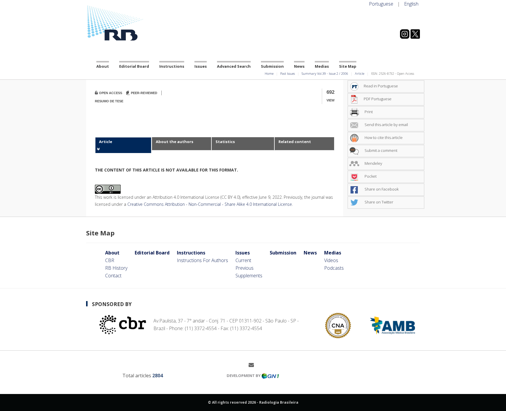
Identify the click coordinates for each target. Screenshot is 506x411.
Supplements (248, 275)
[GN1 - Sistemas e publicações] (270, 375)
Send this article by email (386, 124)
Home (269, 73)
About (102, 66)
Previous (244, 268)
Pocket (370, 176)
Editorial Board (134, 66)
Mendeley (373, 163)
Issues (200, 66)
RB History (116, 268)
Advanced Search (234, 66)
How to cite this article (383, 137)
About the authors (174, 141)
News (299, 66)
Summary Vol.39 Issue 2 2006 (325, 73)
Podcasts (334, 268)
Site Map (347, 66)
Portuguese (381, 4)
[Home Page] (139, 23)
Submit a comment (380, 150)
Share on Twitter (378, 202)
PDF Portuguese (378, 98)
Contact (113, 275)
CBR (109, 260)
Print (368, 111)
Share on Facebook (381, 189)
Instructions (171, 66)
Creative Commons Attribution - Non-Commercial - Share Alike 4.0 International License (209, 204)
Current (243, 260)
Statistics (225, 141)
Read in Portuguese (381, 86)
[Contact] (253, 364)
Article (359, 73)
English (411, 4)
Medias (322, 66)
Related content (294, 141)
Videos (331, 260)
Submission (272, 66)
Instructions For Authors (202, 260)
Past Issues (287, 73)
